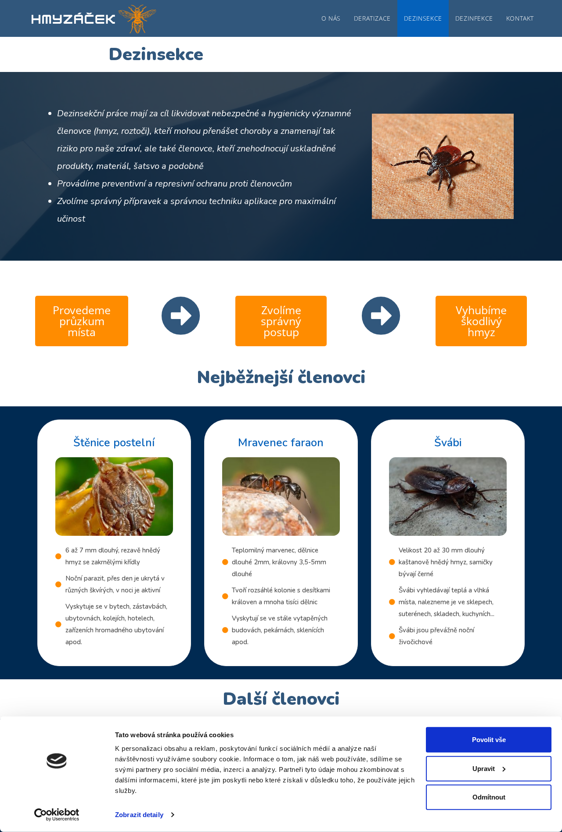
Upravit (483, 768)
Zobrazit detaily (139, 814)
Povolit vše (489, 739)
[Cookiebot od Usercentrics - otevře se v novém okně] (56, 814)
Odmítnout (488, 797)
